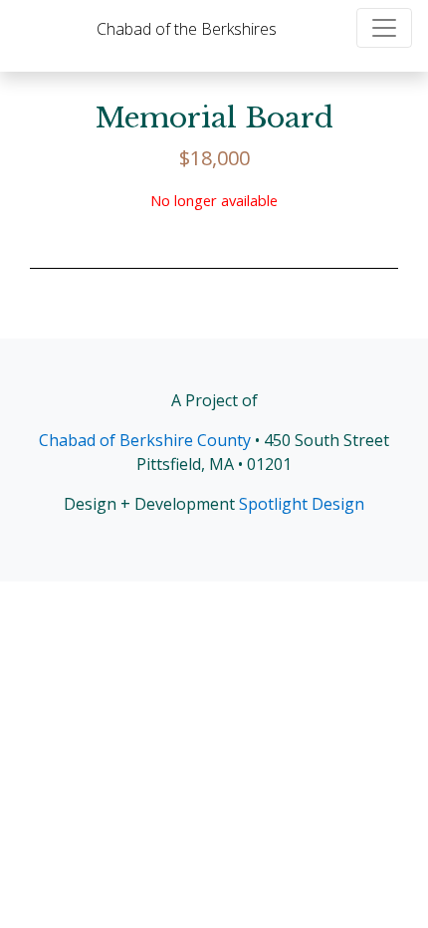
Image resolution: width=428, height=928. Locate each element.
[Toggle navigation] (384, 28)
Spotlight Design (301, 504)
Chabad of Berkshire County (145, 440)
